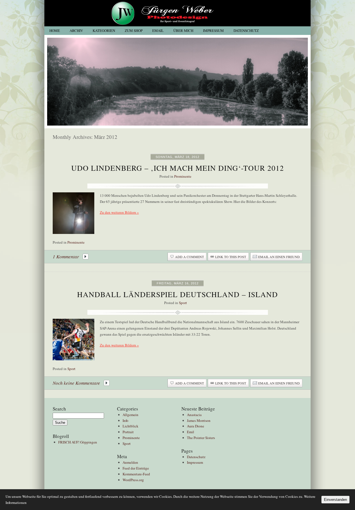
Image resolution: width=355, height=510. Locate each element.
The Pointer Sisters (201, 437)
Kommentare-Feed (136, 473)
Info (125, 420)
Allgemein (130, 414)
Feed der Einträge (136, 468)
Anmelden (130, 462)
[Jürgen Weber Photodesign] (177, 24)
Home (54, 30)
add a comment (189, 256)
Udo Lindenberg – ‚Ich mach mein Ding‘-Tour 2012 (177, 168)
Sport (183, 302)
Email (158, 30)
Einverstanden (335, 500)
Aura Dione (195, 426)
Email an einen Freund (279, 256)
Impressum (213, 30)
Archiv (76, 30)
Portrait (128, 431)
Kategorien (104, 30)
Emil (190, 431)
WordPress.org (133, 479)
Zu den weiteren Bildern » (119, 212)
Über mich (183, 30)
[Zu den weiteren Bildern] (73, 213)
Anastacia (194, 414)
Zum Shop (134, 30)
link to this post (230, 256)
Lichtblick (130, 426)
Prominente (182, 176)
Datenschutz (246, 30)
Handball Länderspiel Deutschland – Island (177, 294)
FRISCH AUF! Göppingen (77, 442)
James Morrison (199, 420)
